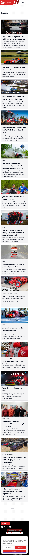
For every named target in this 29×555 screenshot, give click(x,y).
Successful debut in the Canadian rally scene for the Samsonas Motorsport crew (12, 165)
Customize (14, 551)
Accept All (20, 547)
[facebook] (2, 527)
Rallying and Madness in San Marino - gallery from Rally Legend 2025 (12, 491)
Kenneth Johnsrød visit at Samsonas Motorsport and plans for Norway (14, 424)
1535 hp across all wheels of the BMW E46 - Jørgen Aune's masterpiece (14, 459)
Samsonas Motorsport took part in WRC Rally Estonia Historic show (14, 130)
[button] (23, 2)
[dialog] (14, 545)
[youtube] (10, 527)
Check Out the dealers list (14, 533)
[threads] (8, 527)
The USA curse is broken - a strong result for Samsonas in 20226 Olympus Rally (13, 232)
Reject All (8, 547)
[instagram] (5, 527)
